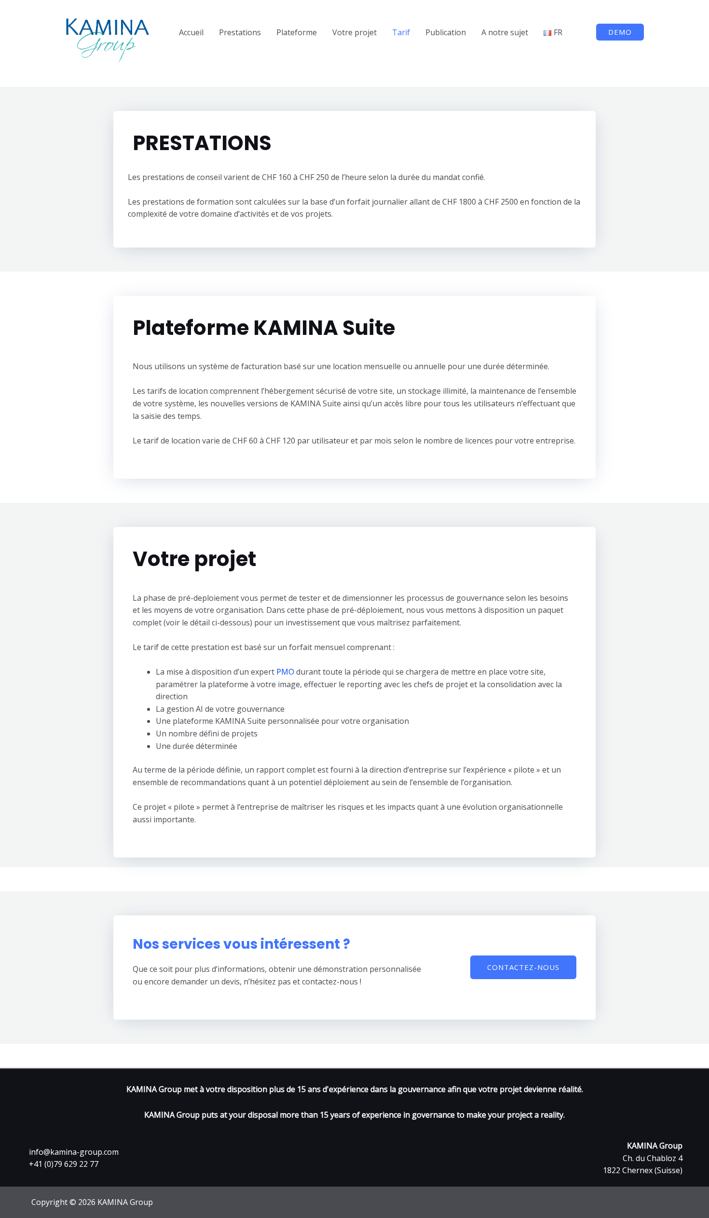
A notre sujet (504, 32)
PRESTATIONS (202, 143)
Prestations (240, 32)
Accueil (191, 32)
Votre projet (354, 32)
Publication (445, 32)
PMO (285, 671)
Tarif (401, 32)
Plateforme (296, 32)
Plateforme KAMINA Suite (264, 328)
